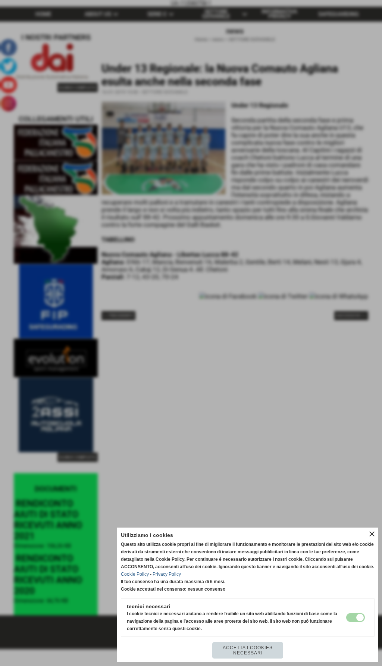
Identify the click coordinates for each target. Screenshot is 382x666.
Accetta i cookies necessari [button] (248, 650)
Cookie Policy (135, 574)
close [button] (371, 533)
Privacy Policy (167, 574)
